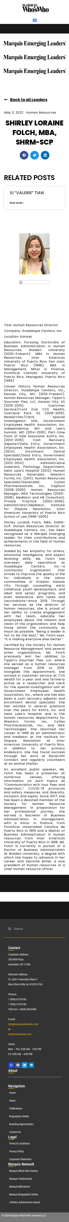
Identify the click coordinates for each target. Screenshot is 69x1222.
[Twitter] (24, 1065)
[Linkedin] (31, 1065)
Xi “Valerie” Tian (27, 193)
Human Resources (41, 112)
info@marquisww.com (20, 1034)
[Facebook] (18, 1065)
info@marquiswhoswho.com (23, 1024)
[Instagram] (11, 1065)
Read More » (17, 203)
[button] (35, 20)
